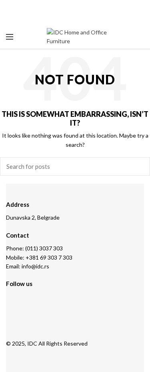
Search (139, 166)
